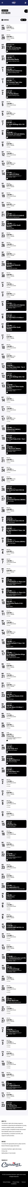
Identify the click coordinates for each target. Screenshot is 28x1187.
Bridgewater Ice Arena (12, 268)
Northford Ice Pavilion (12, 750)
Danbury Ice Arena (11, 826)
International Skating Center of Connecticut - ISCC (14, 176)
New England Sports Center (13, 657)
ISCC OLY (9, 378)
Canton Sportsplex (11, 543)
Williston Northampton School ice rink (15, 889)
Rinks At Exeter (10, 501)
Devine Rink (9, 330)
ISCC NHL (9, 126)
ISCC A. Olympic (10, 28)
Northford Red (10, 699)
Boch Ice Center (10, 228)
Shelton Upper (10, 646)
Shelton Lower (10, 709)
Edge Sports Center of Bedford (14, 135)
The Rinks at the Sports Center (14, 1002)
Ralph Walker (10, 606)
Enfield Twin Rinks (11, 431)
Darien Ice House (11, 522)
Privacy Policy (16, 1182)
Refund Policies (6, 1182)
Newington (9, 898)
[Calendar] (21, 20)
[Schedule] (24, 20)
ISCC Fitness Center (11, 105)
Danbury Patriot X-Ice (12, 369)
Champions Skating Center (13, 49)
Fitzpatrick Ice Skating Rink (13, 217)
